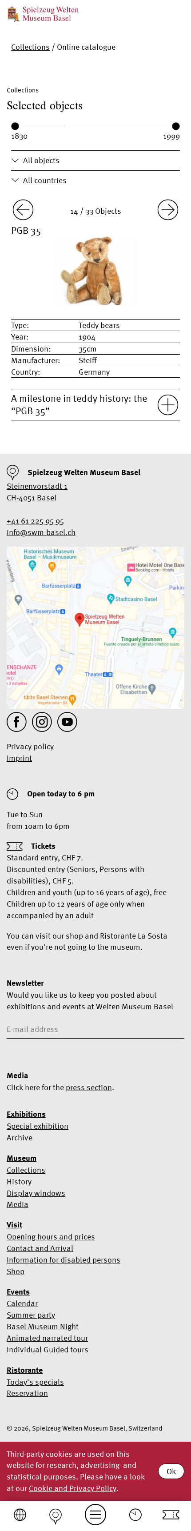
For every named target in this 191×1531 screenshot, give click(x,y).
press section (89, 1087)
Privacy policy (30, 746)
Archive (19, 1137)
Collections (30, 47)
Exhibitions (26, 1114)
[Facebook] (17, 722)
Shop (15, 1271)
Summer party (31, 1314)
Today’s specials (35, 1382)
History (19, 1181)
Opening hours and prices (51, 1236)
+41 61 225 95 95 (35, 520)
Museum (21, 1158)
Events (18, 1292)
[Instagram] (42, 722)
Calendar (22, 1303)
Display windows (36, 1193)
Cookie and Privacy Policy (72, 1488)
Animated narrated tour (47, 1338)
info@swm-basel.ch (41, 532)
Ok (171, 1471)
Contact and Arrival (40, 1248)
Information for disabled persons (63, 1259)
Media (17, 1204)
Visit (14, 1224)
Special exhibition (37, 1126)
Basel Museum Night (43, 1326)
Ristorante (25, 1370)
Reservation (27, 1393)
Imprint (19, 758)
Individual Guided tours (47, 1349)
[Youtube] (67, 722)
